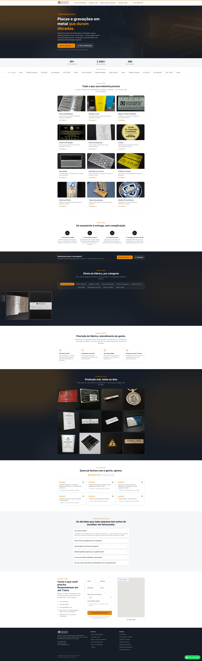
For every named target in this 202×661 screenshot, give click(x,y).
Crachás (93, 647)
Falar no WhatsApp (85, 45)
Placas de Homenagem (108, 284)
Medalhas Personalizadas (125, 647)
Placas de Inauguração (123, 284)
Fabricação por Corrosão (94, 287)
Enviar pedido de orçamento (99, 613)
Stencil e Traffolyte (108, 287)
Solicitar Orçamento (65, 45)
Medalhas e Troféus (94, 284)
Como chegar (131, 619)
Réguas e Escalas (136, 284)
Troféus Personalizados (125, 644)
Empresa (102, 581)
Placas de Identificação (80, 2)
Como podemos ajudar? (93, 601)
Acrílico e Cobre (120, 287)
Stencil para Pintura (124, 642)
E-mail (101, 587)
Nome (89, 581)
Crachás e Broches (81, 284)
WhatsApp (140, 257)
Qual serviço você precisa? (94, 594)
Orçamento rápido (122, 2)
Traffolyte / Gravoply (124, 639)
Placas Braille (81, 287)
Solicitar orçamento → (125, 649)
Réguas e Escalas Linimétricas (108, 2)
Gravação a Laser (93, 2)
